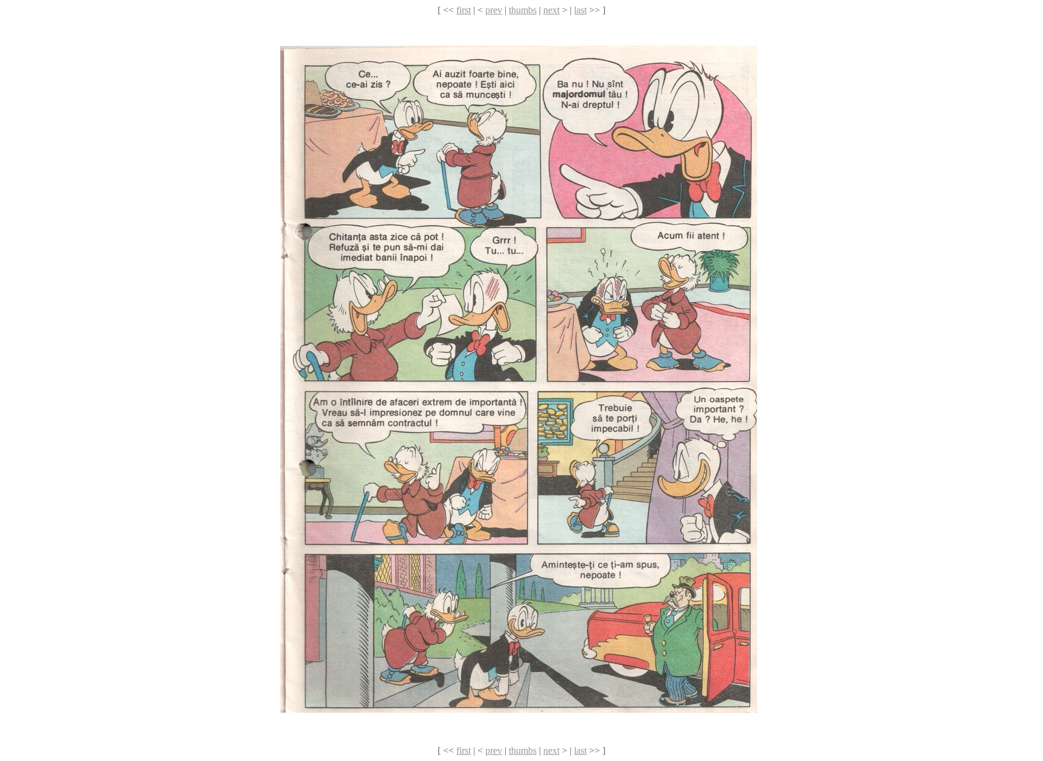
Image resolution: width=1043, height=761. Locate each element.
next (551, 10)
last (580, 10)
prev (493, 10)
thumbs (523, 10)
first (463, 10)
